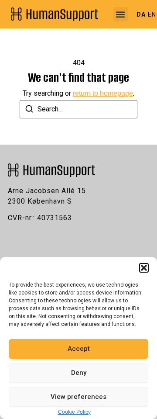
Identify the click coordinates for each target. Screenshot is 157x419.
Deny (78, 373)
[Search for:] (78, 109)
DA (141, 14)
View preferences (78, 397)
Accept (79, 349)
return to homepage (103, 93)
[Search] (29, 110)
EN (152, 14)
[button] (144, 267)
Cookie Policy (74, 412)
